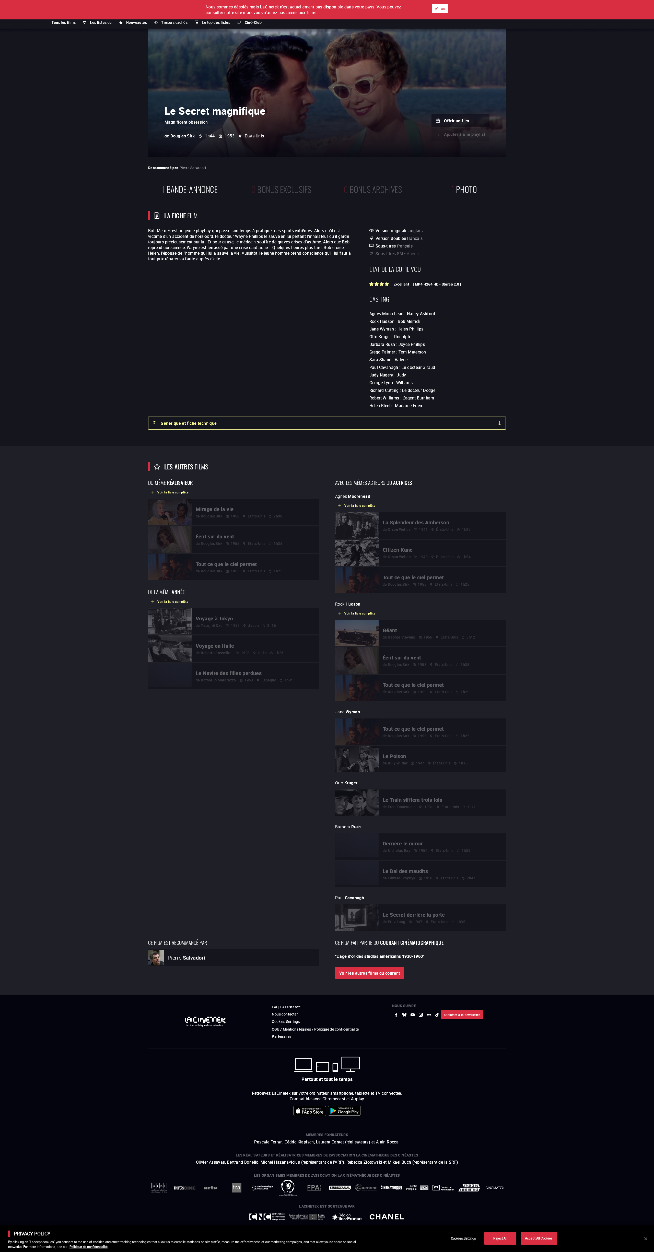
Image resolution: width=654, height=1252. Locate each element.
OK (443, 9)
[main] (327, 1238)
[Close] (645, 1238)
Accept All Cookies (539, 1238)
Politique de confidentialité (88, 1246)
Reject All (500, 1238)
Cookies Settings (463, 1238)
